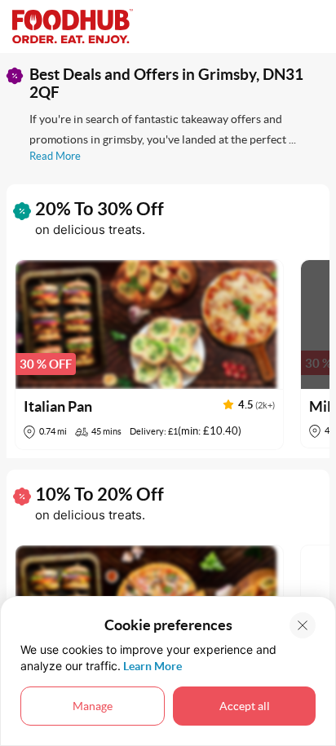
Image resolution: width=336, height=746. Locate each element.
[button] (149, 354)
